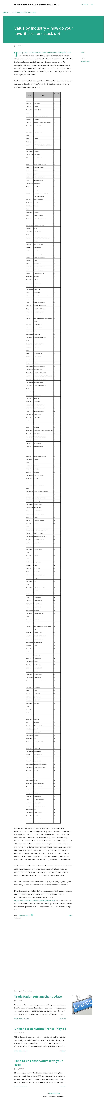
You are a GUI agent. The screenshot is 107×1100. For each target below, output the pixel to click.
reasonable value (85, 61)
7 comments (23, 1087)
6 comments (23, 1051)
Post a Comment (24, 1019)
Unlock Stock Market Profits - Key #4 (40, 1029)
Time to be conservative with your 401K (38, 1063)
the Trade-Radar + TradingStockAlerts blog (37, 4)
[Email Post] (32, 915)
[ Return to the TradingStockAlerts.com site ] (19, 12)
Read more (63, 1019)
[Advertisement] (40, 971)
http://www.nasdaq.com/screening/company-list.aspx (34, 900)
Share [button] (82, 52)
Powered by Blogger (54, 1093)
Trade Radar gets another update (38, 996)
